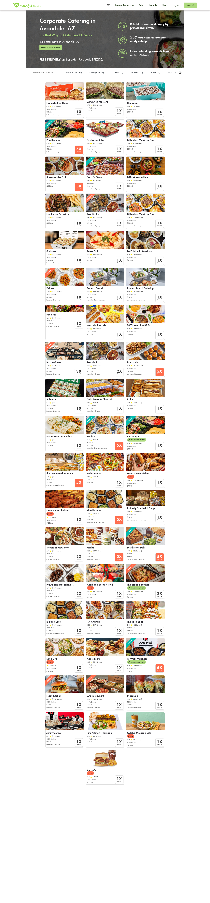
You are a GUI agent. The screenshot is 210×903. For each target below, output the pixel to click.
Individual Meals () (74, 73)
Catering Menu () (97, 73)
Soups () (172, 73)
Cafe (141, 5)
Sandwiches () (137, 73)
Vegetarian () (117, 73)
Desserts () (155, 73)
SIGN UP (190, 5)
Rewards (152, 5)
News (164, 5)
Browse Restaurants (124, 5)
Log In (176, 5)
